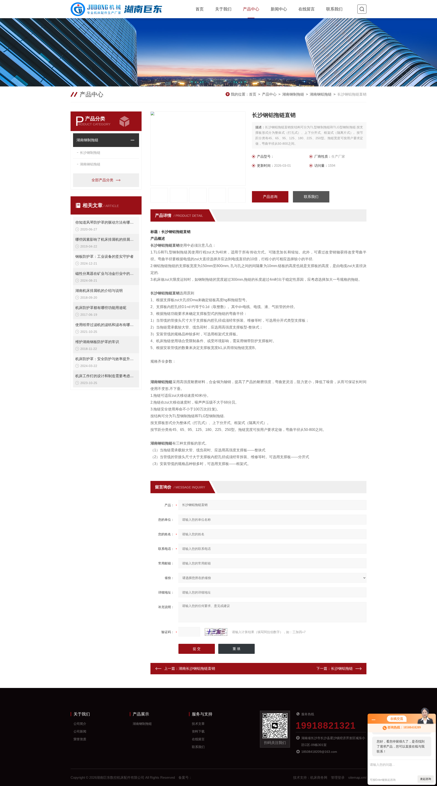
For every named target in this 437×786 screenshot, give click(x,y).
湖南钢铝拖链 (321, 94)
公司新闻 (80, 731)
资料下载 (198, 731)
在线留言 (306, 9)
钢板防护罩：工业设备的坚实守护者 (104, 256)
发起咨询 (425, 779)
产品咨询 (270, 197)
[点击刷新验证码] (216, 632)
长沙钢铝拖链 (342, 668)
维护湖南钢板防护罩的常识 (97, 342)
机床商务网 (318, 777)
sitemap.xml (357, 777)
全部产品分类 (102, 180)
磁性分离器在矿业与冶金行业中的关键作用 (106, 273)
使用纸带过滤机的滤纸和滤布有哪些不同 (106, 325)
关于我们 (223, 9)
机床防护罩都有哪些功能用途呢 (100, 308)
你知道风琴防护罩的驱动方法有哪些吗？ (106, 222)
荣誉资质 (80, 739)
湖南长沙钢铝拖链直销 (197, 668)
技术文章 (198, 723)
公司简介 (80, 723)
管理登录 (338, 777)
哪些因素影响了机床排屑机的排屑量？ (106, 239)
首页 (200, 9)
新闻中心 (279, 9)
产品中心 (251, 9)
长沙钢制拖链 (90, 152)
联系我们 (334, 9)
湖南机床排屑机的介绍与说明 (99, 291)
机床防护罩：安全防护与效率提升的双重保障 (106, 359)
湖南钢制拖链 (293, 94)
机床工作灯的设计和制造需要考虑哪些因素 (106, 376)
